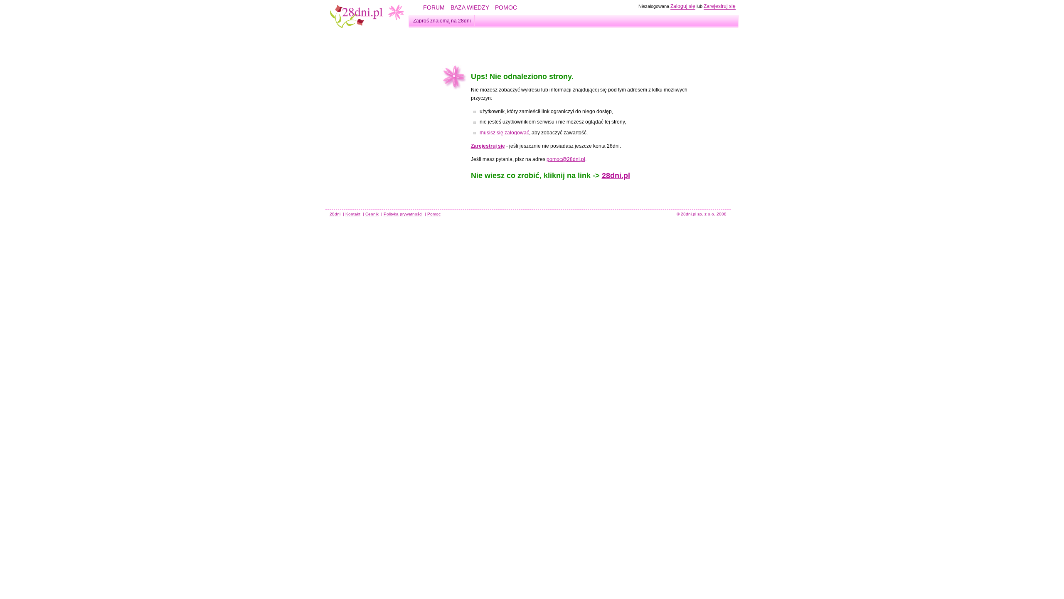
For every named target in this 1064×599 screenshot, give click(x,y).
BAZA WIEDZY (470, 7)
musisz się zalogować (504, 133)
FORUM (434, 7)
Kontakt (352, 214)
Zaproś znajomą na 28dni (442, 21)
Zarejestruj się (720, 6)
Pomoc (434, 214)
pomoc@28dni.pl (566, 159)
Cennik (372, 214)
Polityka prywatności (403, 214)
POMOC (506, 7)
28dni (335, 214)
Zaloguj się (682, 6)
